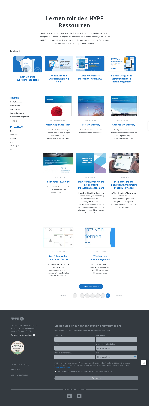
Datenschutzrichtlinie (62, 368)
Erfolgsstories (15, 106)
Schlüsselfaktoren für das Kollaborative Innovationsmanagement (91, 184)
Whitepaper (14, 146)
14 (98, 296)
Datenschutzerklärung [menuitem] (20, 364)
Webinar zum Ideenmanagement (100, 258)
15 (103, 296)
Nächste (119, 295)
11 (82, 296)
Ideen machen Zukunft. (58, 181)
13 (92, 296)
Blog (11, 131)
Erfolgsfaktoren (16, 102)
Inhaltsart (16, 127)
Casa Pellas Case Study (123, 124)
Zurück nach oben (90, 286)
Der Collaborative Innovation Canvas (58, 258)
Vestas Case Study (91, 124)
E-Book (12, 142)
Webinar (13, 138)
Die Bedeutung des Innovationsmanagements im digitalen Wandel (123, 184)
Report (12, 149)
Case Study (14, 135)
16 (108, 296)
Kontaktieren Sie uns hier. (21, 335)
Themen (14, 97)
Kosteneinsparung (17, 113)
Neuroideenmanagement (19, 117)
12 (87, 296)
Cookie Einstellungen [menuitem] (19, 375)
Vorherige (63, 295)
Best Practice (15, 109)
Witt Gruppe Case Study (58, 124)
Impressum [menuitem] (15, 369)
